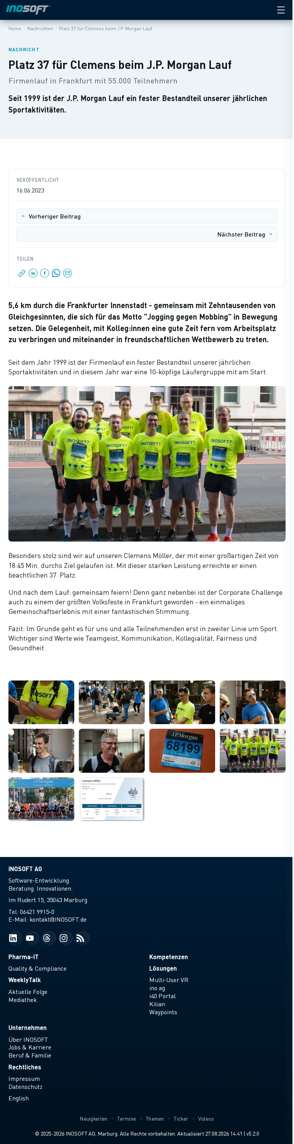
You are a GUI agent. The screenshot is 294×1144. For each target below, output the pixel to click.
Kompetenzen (168, 956)
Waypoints (163, 1012)
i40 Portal (162, 996)
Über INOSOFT (28, 1039)
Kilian (157, 1004)
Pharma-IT (23, 956)
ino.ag (157, 988)
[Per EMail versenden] (67, 275)
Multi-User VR (168, 980)
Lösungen (163, 968)
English (18, 1098)
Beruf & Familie (29, 1055)
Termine (126, 1118)
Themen (155, 1118)
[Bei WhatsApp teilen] (56, 275)
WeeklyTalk (24, 979)
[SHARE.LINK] (22, 275)
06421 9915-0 (37, 912)
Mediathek (22, 1000)
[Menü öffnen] (281, 10)
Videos (206, 1118)
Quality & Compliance (37, 968)
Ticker (181, 1118)
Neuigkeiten (93, 1118)
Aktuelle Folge (27, 991)
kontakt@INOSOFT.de (58, 919)
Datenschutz (25, 1086)
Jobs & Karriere (29, 1047)
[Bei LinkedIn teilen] (33, 275)
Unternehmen (27, 1027)
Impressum (24, 1078)
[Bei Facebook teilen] (45, 275)
